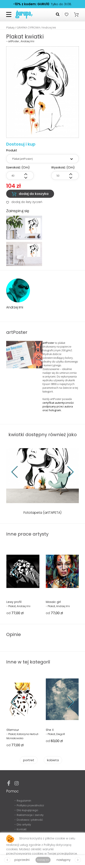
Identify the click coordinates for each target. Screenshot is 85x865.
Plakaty (10, 27)
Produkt (11, 150)
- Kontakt (20, 829)
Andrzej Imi (49, 27)
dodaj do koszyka (30, 193)
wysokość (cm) (63, 167)
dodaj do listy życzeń (24, 202)
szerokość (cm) (18, 167)
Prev (18, 472)
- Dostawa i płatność (28, 820)
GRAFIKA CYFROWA (28, 27)
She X (50, 730)
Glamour (12, 730)
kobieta (53, 760)
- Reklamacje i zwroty (29, 815)
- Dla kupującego (26, 810)
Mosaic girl (53, 602)
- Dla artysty (22, 825)
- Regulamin (22, 801)
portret (28, 760)
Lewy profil (13, 602)
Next (67, 472)
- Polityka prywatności (29, 805)
